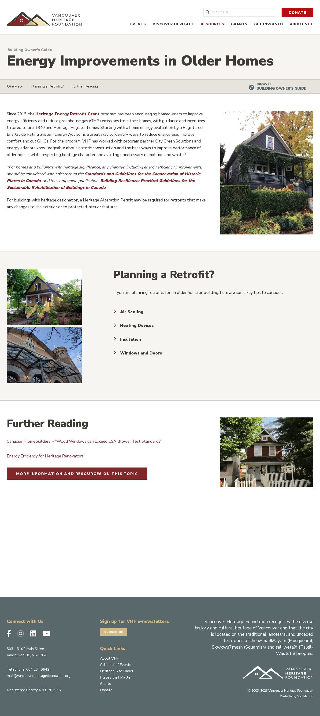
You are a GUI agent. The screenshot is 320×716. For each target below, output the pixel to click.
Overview (15, 86)
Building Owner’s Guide (281, 88)
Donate (297, 12)
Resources (212, 24)
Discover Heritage (173, 24)
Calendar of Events (115, 664)
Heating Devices (137, 325)
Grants (239, 24)
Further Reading (85, 86)
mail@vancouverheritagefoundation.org (39, 675)
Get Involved (268, 24)
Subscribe (113, 632)
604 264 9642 (37, 669)
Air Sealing (131, 312)
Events (138, 24)
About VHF (301, 24)
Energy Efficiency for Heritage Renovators (45, 456)
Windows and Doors (141, 353)
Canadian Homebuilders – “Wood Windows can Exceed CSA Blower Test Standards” (84, 441)
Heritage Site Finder (116, 671)
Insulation (130, 339)
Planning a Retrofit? (47, 86)
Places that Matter (116, 677)
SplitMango (305, 696)
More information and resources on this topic (77, 473)
